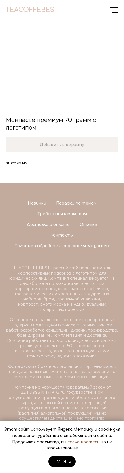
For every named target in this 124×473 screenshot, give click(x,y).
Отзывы (88, 224)
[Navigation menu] (114, 10)
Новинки (37, 203)
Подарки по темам (76, 203)
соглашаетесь (83, 442)
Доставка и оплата (48, 224)
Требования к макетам (62, 214)
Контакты (62, 235)
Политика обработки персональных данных (62, 246)
